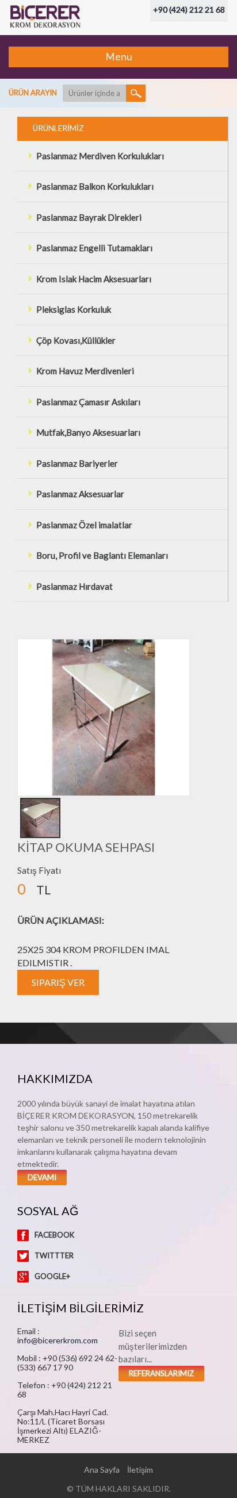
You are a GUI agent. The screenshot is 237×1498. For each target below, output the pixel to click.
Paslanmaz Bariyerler (77, 463)
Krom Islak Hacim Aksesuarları (93, 279)
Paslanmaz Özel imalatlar (84, 525)
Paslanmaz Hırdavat (74, 586)
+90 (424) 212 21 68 (189, 9)
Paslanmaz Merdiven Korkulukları (100, 156)
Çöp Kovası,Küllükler (76, 340)
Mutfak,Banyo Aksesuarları (88, 432)
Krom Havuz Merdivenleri (85, 371)
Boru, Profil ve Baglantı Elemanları (102, 555)
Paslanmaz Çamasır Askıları (88, 402)
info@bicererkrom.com (57, 1340)
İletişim (140, 1469)
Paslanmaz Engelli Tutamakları (94, 248)
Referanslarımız (161, 1373)
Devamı (42, 1177)
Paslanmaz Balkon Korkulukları (95, 186)
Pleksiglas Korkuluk (73, 309)
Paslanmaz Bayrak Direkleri (89, 217)
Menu (118, 57)
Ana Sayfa (102, 1469)
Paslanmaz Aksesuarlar (80, 494)
